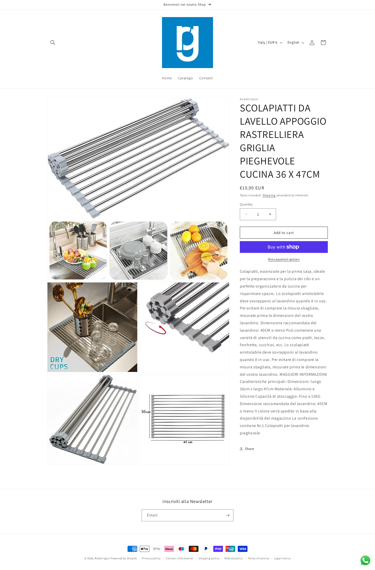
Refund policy (233, 558)
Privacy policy (151, 558)
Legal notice (282, 558)
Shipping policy (209, 558)
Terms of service (258, 558)
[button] (52, 42)
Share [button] (249, 448)
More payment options (283, 259)
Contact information (179, 558)
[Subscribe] (227, 515)
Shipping (269, 195)
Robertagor (102, 558)
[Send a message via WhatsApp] (365, 560)
